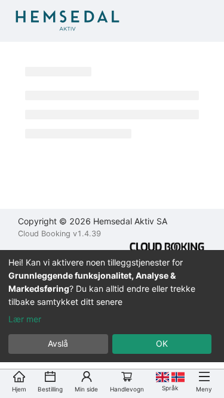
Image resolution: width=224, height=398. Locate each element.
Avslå (58, 343)
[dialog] (112, 306)
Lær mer (24, 319)
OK (162, 343)
